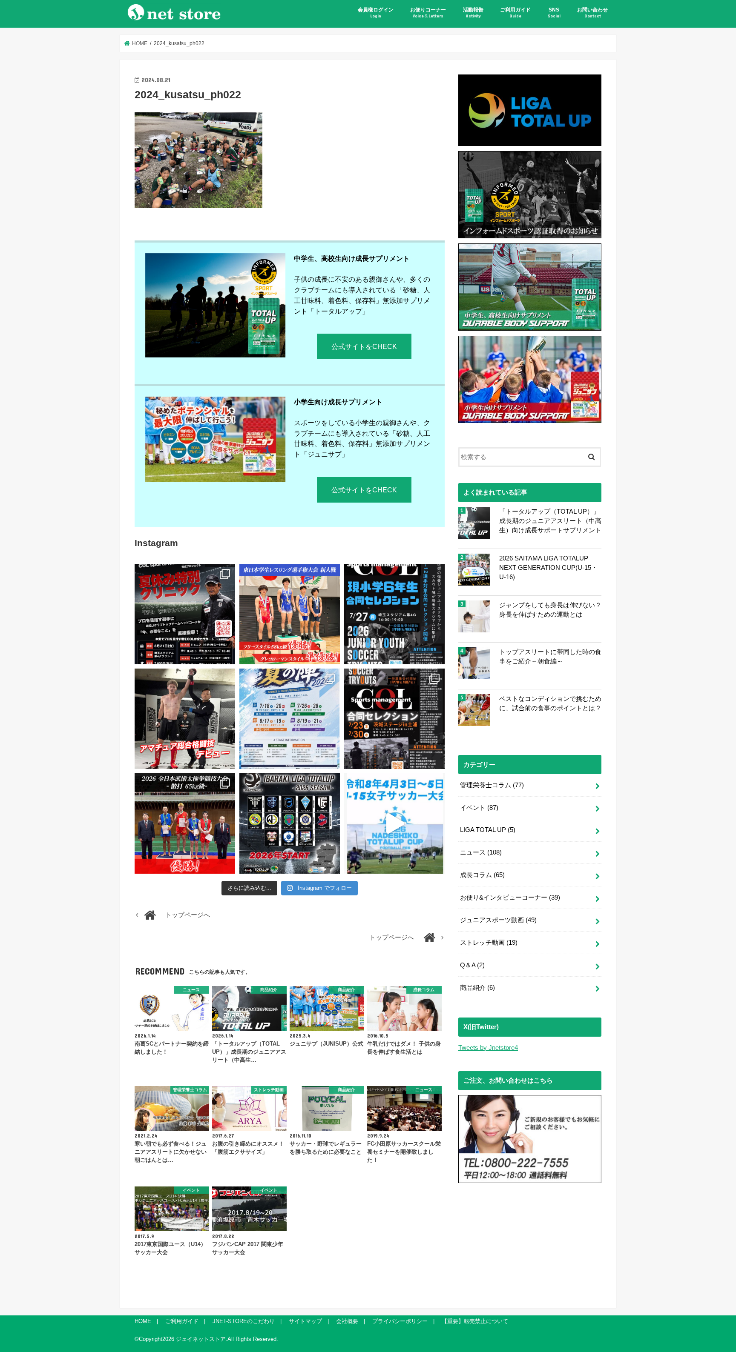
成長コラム (482, 875)
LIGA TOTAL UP (487, 829)
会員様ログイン (376, 12)
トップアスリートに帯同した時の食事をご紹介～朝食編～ (550, 657)
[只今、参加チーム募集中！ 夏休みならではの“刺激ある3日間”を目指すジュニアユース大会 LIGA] (289, 719)
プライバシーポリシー (400, 1321)
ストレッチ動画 (489, 942)
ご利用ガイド (515, 12)
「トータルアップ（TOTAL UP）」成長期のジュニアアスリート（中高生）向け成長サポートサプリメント (550, 521)
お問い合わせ (592, 12)
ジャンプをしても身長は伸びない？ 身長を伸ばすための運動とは (550, 610)
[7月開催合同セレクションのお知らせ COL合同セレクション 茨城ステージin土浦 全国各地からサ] (394, 719)
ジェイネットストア (201, 1339)
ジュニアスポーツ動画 (498, 920)
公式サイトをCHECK (364, 346)
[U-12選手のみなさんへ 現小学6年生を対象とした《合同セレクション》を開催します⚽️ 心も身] (394, 614)
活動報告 (473, 12)
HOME (143, 1321)
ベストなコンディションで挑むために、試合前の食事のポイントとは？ (550, 703)
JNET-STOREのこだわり (244, 1321)
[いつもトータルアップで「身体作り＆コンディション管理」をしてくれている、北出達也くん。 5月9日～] (185, 823)
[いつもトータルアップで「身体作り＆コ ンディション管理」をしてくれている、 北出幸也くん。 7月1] (289, 614)
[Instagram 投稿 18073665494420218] (394, 823)
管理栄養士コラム (492, 785)
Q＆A (472, 965)
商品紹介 (477, 987)
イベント (479, 807)
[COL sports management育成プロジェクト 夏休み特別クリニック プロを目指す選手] (185, 614)
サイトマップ (305, 1321)
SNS (554, 12)
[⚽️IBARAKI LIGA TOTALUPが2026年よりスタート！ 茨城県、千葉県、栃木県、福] (289, 823)
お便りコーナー (428, 12)
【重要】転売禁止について (475, 1321)
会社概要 (347, 1321)
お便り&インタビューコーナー (510, 897)
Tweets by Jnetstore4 (488, 1047)
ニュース (481, 852)
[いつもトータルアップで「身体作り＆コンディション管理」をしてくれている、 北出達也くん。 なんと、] (185, 719)
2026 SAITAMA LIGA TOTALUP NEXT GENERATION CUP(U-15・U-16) (548, 567)
